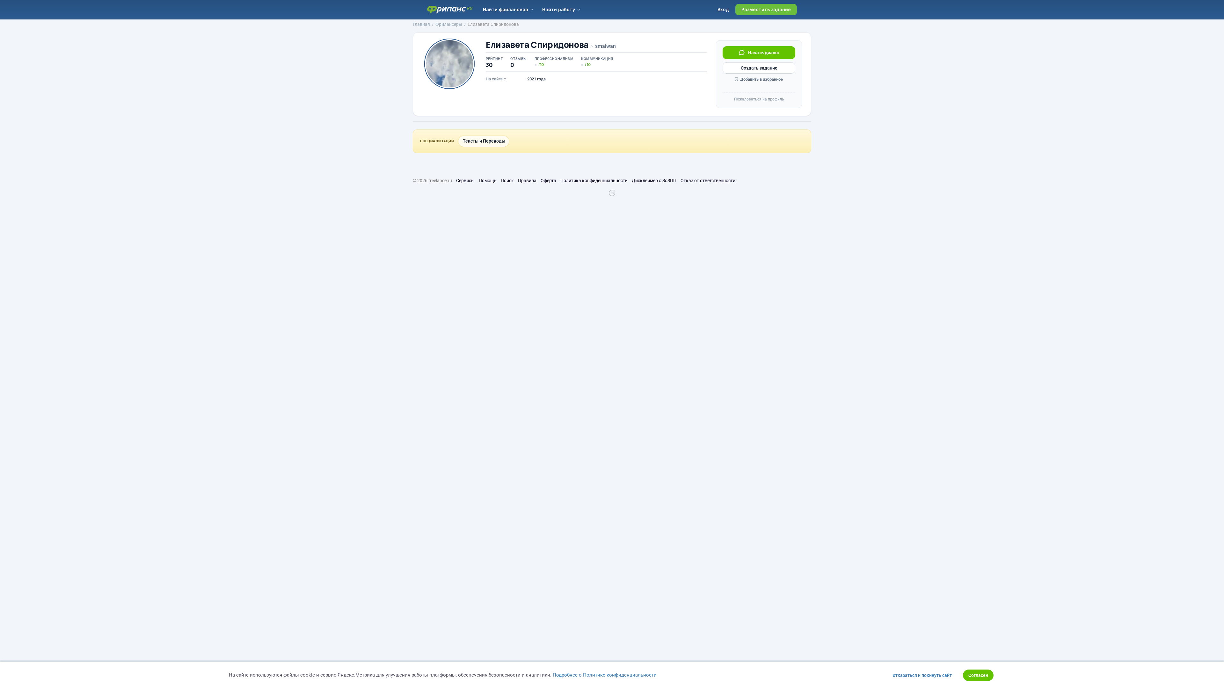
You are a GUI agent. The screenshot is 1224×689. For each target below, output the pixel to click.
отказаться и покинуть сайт (922, 675)
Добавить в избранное (761, 79)
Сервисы (465, 180)
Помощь (488, 180)
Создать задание (759, 67)
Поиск (507, 180)
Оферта (548, 180)
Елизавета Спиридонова (537, 44)
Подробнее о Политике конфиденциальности (605, 675)
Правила (527, 180)
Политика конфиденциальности (594, 180)
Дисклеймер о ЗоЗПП (654, 180)
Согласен (978, 675)
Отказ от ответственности (708, 180)
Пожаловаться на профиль (759, 99)
